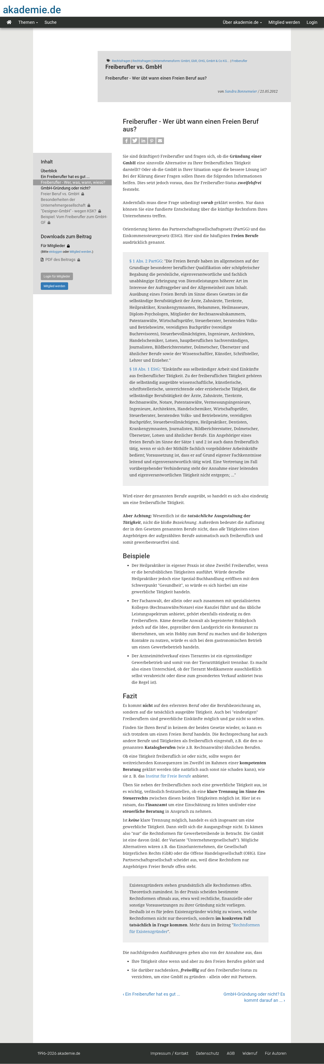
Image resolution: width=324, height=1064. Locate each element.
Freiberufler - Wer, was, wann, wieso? (73, 182)
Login (312, 22)
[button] (126, 140)
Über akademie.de (241, 22)
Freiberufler (239, 61)
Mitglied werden (284, 22)
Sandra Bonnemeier (241, 91)
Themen (27, 22)
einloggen (55, 251)
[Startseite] (40, 9)
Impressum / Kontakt (169, 1053)
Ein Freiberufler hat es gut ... (65, 176)
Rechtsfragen (121, 61)
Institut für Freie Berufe (168, 776)
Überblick (49, 171)
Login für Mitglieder (57, 276)
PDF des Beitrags (60, 259)
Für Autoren (276, 1053)
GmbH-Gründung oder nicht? (66, 188)
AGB (231, 1053)
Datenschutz (207, 1053)
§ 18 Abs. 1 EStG (144, 369)
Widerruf (249, 1053)
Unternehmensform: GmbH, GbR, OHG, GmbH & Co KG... (191, 61)
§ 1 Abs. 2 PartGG (145, 261)
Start (9, 22)
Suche (51, 22)
